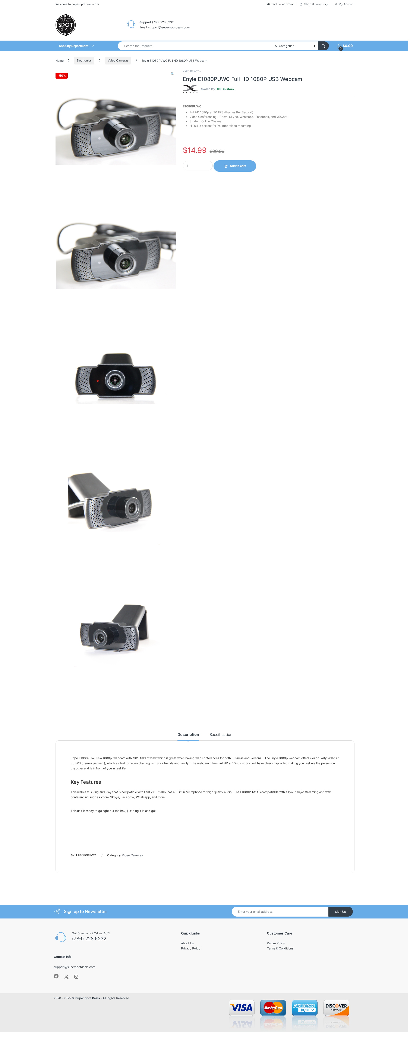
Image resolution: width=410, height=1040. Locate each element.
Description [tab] (188, 735)
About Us (187, 943)
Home (59, 60)
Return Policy (276, 943)
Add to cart (238, 166)
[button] (172, 73)
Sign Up (340, 911)
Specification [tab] (221, 735)
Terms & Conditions (280, 948)
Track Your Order (282, 4)
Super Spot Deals (87, 998)
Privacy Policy (190, 948)
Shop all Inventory (316, 4)
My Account (346, 4)
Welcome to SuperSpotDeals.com (77, 4)
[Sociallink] (56, 976)
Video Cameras (118, 60)
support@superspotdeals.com (74, 967)
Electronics (84, 60)
